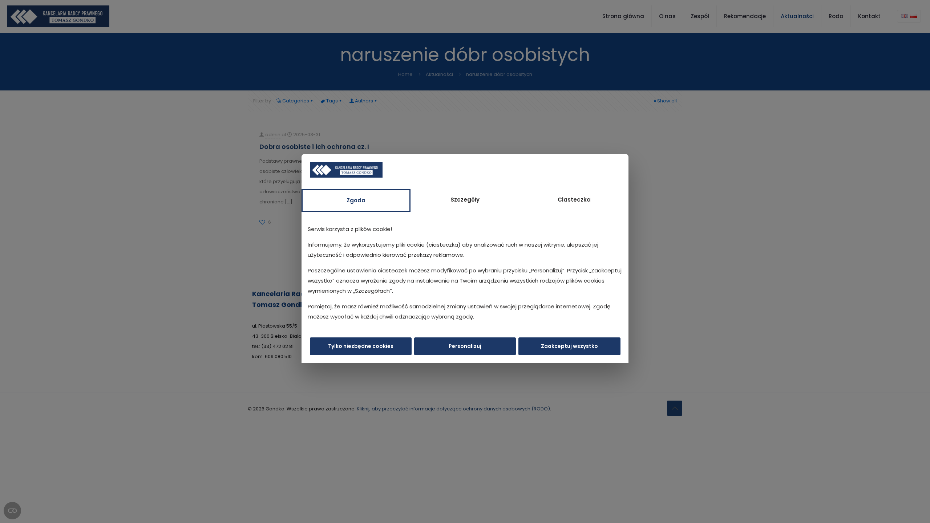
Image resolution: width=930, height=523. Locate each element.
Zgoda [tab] (356, 200)
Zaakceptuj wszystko (569, 346)
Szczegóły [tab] (465, 199)
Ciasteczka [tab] (574, 199)
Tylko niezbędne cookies (360, 346)
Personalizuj (465, 346)
